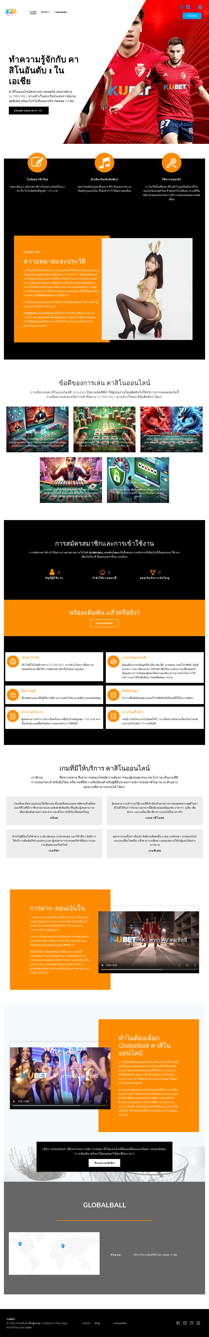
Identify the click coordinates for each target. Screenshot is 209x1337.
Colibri (28, 1327)
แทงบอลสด (61, 12)
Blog (44, 12)
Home (33, 11)
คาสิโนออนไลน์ (61, 270)
